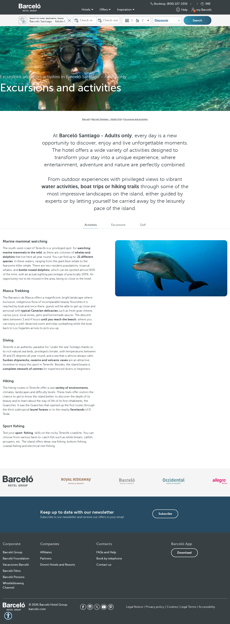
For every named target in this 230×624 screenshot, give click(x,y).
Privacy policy (155, 607)
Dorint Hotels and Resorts (57, 564)
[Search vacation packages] (22, 20)
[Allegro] (220, 481)
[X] (97, 607)
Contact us (103, 564)
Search (197, 20)
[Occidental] (173, 481)
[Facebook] (83, 607)
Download (184, 552)
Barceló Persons (13, 577)
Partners (45, 558)
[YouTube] (104, 607)
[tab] (90, 225)
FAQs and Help (106, 552)
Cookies (172, 607)
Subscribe (165, 513)
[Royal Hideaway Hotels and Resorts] (76, 481)
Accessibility (207, 607)
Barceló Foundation (16, 558)
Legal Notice (134, 607)
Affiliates (46, 552)
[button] (195, 4)
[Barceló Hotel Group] (30, 7)
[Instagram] (90, 607)
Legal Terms (188, 607)
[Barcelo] (127, 481)
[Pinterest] (111, 607)
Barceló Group (12, 552)
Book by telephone (109, 558)
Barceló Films (12, 571)
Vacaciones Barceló (16, 564)
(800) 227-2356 (177, 3)
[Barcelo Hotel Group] (14, 607)
